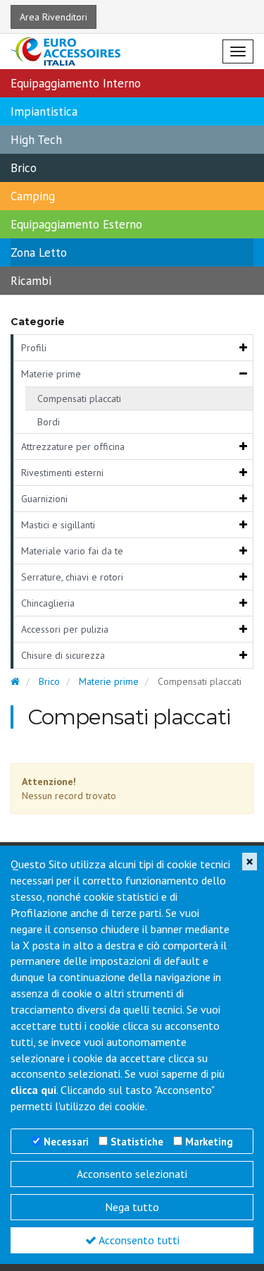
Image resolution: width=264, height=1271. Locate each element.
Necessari (66, 1141)
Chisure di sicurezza (63, 655)
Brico (24, 168)
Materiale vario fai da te (72, 551)
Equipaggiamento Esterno (76, 224)
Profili (33, 347)
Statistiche (137, 1141)
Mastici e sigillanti (58, 524)
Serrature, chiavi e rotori (72, 577)
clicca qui (33, 1090)
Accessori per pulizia (64, 629)
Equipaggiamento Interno (76, 83)
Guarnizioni (44, 498)
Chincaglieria (48, 603)
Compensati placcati (79, 398)
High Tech (36, 139)
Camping (33, 196)
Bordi (48, 421)
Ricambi (31, 280)
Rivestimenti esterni (62, 472)
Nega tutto (132, 1207)
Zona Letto (39, 252)
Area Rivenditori (53, 17)
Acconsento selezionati (132, 1174)
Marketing (209, 1141)
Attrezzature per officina (73, 446)
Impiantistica (44, 111)
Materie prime (51, 373)
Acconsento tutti (138, 1240)
